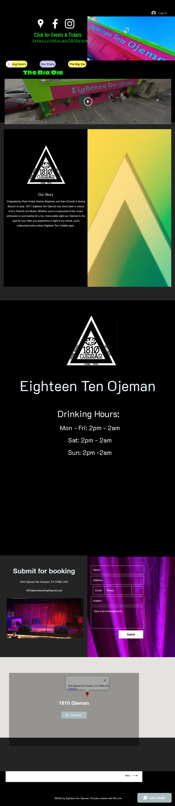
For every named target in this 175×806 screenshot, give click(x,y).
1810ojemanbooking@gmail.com (44, 590)
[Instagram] (69, 23)
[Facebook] (55, 23)
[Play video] (88, 101)
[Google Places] (40, 23)
